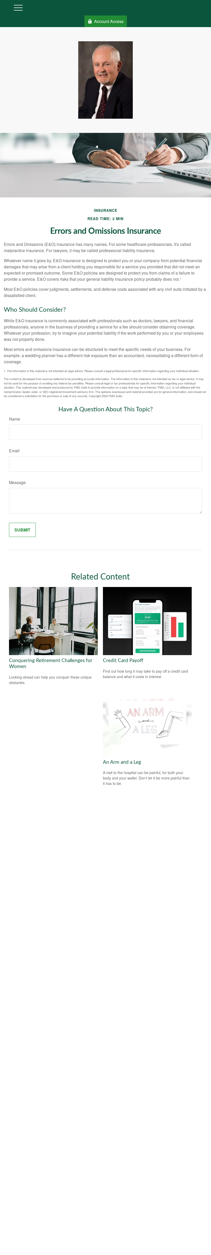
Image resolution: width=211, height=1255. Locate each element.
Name (14, 419)
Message (17, 482)
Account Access (109, 21)
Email (14, 451)
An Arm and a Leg (122, 762)
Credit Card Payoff (123, 660)
